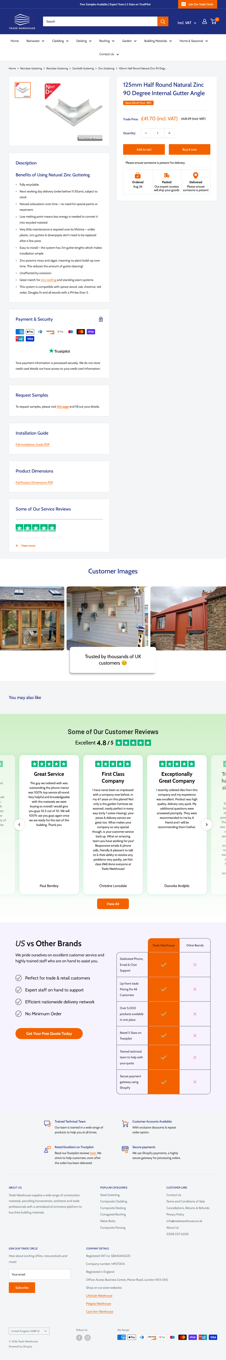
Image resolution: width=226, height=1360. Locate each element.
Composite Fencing (112, 1228)
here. (93, 1153)
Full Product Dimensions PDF (34, 482)
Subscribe (21, 1288)
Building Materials (155, 41)
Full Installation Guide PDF (33, 444)
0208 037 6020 (177, 1234)
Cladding (58, 41)
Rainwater (33, 41)
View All (113, 904)
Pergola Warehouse (98, 1303)
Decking (81, 41)
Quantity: (129, 133)
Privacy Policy (175, 1214)
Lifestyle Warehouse (99, 1296)
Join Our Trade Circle (200, 4)
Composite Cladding (113, 1201)
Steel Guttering (110, 1195)
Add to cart (144, 149)
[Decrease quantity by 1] (146, 133)
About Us (172, 1228)
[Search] (162, 21)
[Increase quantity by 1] (169, 133)
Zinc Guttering (106, 68)
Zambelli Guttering (83, 68)
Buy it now (190, 149)
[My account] (204, 21)
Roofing (104, 41)
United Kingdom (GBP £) (25, 1331)
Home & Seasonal (191, 41)
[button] (19, 824)
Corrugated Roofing (113, 1214)
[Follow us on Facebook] (79, 1338)
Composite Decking (113, 1208)
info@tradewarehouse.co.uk (184, 1221)
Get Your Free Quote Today (49, 1033)
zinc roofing (48, 280)
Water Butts (107, 1221)
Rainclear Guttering (31, 68)
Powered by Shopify (20, 1346)
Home (15, 41)
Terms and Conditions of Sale (185, 1201)
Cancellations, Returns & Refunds (187, 1208)
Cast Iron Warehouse (99, 1311)
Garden (127, 41)
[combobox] (100, 21)
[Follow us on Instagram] (88, 1338)
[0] (213, 21)
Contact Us (106, 54)
